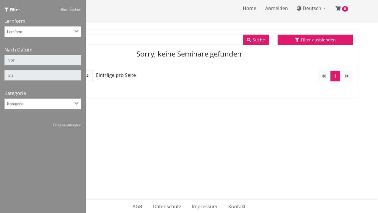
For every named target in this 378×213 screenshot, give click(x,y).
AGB (137, 206)
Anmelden (276, 8)
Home (249, 8)
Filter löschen (70, 9)
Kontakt (237, 206)
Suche (259, 40)
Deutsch (312, 8)
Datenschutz (167, 206)
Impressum (204, 206)
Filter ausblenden (318, 40)
